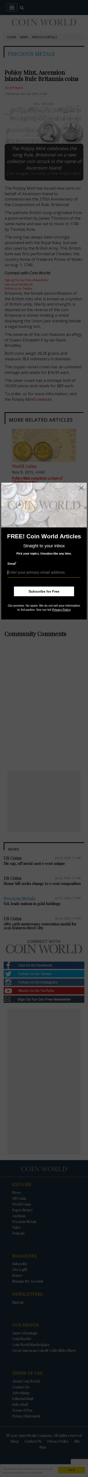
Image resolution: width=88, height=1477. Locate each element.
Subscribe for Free (44, 591)
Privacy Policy (61, 609)
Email (12, 563)
